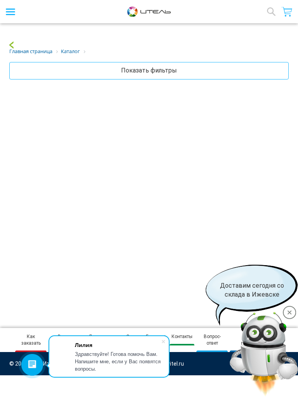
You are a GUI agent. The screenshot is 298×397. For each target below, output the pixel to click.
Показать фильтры (149, 70)
